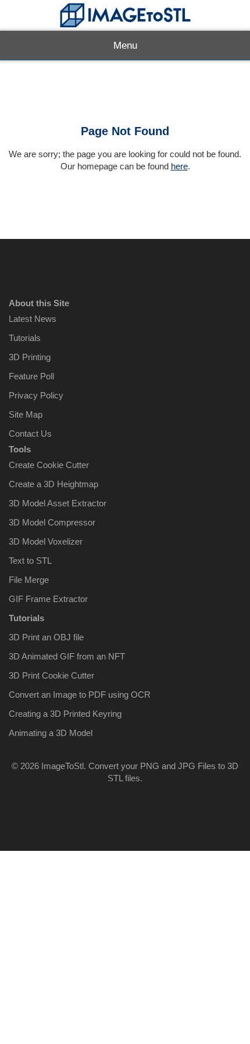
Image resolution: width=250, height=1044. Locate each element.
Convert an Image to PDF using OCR (80, 694)
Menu (125, 45)
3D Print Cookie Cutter (51, 675)
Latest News (32, 319)
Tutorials (25, 338)
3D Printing (30, 357)
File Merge (29, 580)
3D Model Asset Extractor (57, 503)
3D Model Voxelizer (46, 541)
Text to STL (30, 561)
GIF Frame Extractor (48, 599)
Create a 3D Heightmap (53, 484)
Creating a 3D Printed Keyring (65, 714)
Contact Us (30, 433)
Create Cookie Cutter (49, 465)
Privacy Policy (36, 395)
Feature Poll (31, 376)
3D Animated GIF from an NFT (67, 656)
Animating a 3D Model (50, 733)
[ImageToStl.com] (125, 15)
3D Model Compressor (52, 522)
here (179, 166)
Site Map (25, 414)
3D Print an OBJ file (46, 637)
